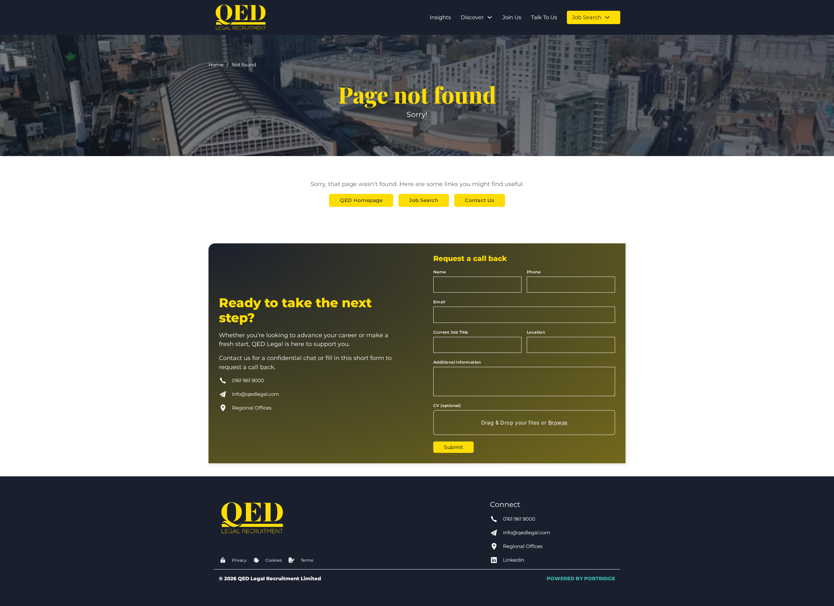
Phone (533, 271)
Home (215, 65)
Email (439, 301)
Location (536, 332)
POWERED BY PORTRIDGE (581, 578)
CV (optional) (447, 405)
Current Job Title (450, 332)
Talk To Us (544, 17)
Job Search (586, 17)
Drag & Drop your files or (524, 422)
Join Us (511, 17)
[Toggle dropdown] (489, 17)
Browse (557, 422)
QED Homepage (361, 200)
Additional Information (457, 362)
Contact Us (479, 200)
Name (439, 271)
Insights (440, 17)
